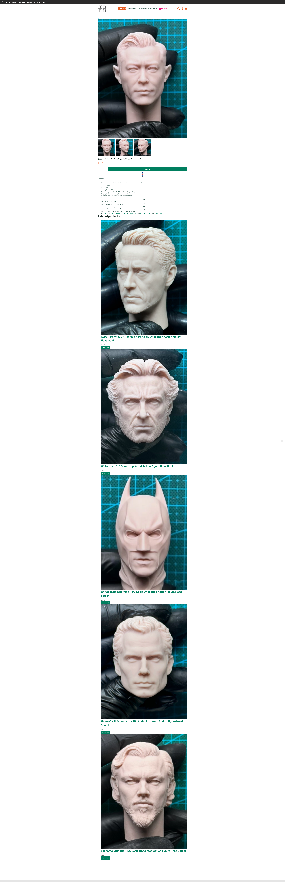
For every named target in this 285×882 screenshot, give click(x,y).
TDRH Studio (158, 213)
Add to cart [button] (105, 347)
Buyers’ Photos (152, 8)
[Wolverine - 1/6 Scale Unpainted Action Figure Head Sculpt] (144, 406)
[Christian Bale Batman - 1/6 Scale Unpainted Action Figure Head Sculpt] (144, 532)
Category (121, 8)
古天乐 (148, 213)
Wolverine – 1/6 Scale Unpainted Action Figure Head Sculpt (138, 466)
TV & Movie (133, 213)
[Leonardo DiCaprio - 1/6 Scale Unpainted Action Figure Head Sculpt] (144, 791)
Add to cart (148, 169)
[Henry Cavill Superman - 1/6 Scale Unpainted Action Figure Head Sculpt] (144, 661)
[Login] (182, 8)
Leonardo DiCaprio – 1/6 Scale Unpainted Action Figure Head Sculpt (143, 850)
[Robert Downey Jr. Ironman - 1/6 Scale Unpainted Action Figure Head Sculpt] (144, 277)
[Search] (178, 8)
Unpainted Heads (131, 8)
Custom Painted (142, 8)
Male (128, 213)
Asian (118, 213)
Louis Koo (143, 213)
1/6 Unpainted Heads (111, 213)
